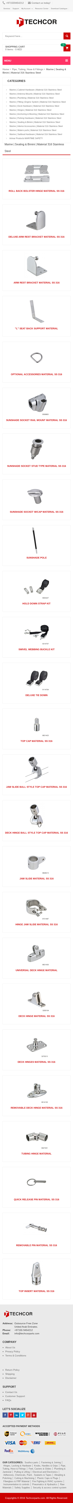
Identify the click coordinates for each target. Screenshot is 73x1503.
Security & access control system (49, 1487)
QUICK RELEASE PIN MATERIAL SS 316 (36, 1199)
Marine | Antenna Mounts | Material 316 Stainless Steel (34, 94)
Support (16, 8)
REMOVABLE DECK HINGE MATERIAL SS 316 (36, 1107)
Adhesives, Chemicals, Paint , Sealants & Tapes (27, 1475)
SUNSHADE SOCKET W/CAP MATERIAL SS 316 (36, 511)
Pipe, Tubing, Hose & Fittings (27, 69)
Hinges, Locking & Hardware (17, 1465)
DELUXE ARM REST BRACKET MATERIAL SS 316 (36, 236)
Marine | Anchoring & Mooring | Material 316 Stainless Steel (36, 114)
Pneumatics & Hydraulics (44, 1484)
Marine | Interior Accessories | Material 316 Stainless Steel (36, 126)
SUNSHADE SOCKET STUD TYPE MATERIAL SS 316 (36, 466)
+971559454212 (15, 3)
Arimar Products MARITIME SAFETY (26, 138)
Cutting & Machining (24, 1478)
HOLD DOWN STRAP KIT (36, 603)
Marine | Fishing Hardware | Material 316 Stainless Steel (35, 118)
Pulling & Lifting (22, 1472)
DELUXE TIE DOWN (36, 695)
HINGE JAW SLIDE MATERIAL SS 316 (36, 924)
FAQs (8, 1400)
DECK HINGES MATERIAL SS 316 (36, 1062)
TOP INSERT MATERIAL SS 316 (36, 1291)
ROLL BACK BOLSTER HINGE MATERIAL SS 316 (36, 191)
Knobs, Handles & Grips (46, 1465)
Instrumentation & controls (16, 1484)
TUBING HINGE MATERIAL (36, 1153)
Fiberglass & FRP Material (16, 1481)
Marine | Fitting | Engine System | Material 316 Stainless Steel (37, 102)
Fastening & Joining (51, 1462)
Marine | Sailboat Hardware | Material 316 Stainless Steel (35, 134)
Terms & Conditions (15, 1355)
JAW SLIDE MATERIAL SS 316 (37, 878)
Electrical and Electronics (45, 1472)
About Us (10, 1347)
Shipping (10, 1374)
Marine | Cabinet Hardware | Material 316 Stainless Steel (35, 90)
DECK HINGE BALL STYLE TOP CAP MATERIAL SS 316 (36, 832)
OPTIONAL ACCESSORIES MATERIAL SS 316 (36, 374)
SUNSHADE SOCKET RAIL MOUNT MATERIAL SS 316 (36, 420)
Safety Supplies (22, 1487)
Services (6, 8)
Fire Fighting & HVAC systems (47, 1481)
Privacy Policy (12, 1351)
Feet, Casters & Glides (40, 1468)
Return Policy (12, 1370)
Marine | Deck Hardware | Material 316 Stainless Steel (34, 106)
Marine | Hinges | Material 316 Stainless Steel (30, 110)
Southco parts (31, 1462)
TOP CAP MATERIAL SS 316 (36, 741)
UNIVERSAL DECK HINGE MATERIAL (37, 970)
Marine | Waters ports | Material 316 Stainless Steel (32, 130)
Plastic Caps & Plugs (47, 1478)
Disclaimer (10, 1378)
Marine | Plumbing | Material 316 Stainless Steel (31, 98)
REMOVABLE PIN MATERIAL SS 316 (36, 1245)
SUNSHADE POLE (36, 557)
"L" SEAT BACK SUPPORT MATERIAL (36, 328)
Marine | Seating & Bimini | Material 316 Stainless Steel (34, 122)
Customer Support (15, 1396)
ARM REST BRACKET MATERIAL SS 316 (37, 282)
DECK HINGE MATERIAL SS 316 (37, 1016)
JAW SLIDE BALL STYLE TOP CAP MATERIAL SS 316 (36, 787)
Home (6, 69)
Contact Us (11, 1392)
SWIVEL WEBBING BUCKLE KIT (37, 649)
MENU (7, 60)
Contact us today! (41, 3)
